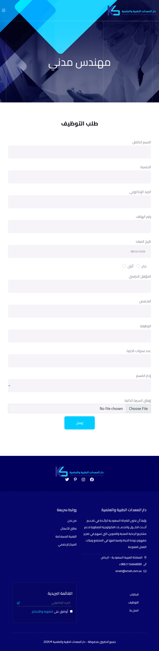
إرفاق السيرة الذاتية (137, 400)
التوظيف (133, 602)
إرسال (79, 423)
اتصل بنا (134, 610)
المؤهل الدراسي (140, 276)
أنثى (130, 266)
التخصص (145, 301)
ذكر (144, 266)
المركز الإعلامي (67, 544)
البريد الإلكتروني (140, 192)
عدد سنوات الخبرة (139, 351)
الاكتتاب (134, 594)
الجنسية (145, 167)
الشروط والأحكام (42, 611)
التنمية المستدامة (66, 536)
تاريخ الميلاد (143, 241)
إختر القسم (143, 375)
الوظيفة (145, 326)
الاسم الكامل (141, 142)
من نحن (72, 520)
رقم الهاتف (143, 216)
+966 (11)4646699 (130, 564)
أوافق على (50, 611)
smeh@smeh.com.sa (128, 571)
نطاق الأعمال (68, 528)
